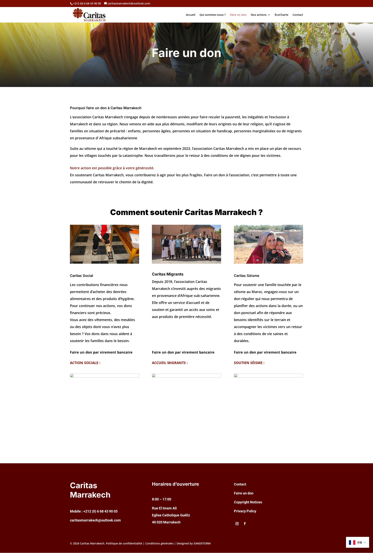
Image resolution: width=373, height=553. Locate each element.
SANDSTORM (202, 543)
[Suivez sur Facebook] (245, 524)
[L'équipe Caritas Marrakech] (186, 262)
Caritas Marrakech (92, 543)
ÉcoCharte (281, 15)
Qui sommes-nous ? (213, 15)
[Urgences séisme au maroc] (268, 262)
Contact (298, 15)
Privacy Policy (245, 511)
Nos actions (259, 15)
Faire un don (238, 15)
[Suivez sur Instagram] (237, 524)
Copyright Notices (248, 502)
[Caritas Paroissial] (104, 262)
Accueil (190, 15)
